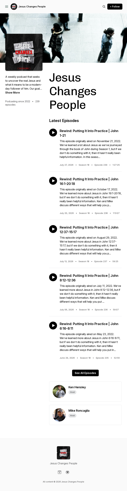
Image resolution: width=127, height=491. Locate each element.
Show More (12, 92)
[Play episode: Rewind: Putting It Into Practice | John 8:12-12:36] (53, 277)
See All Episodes (85, 373)
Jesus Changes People (32, 6)
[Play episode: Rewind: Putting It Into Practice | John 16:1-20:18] (53, 181)
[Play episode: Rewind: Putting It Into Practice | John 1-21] (53, 132)
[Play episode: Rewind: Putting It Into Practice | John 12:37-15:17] (53, 229)
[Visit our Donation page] (67, 472)
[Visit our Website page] (59, 472)
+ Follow (115, 6)
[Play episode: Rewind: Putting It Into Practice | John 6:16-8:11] (53, 325)
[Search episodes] (104, 7)
